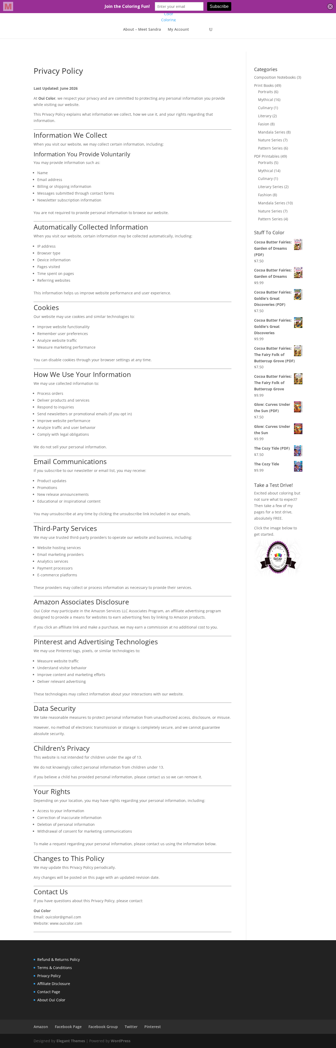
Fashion (265, 194)
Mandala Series (271, 132)
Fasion (263, 123)
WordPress (120, 1040)
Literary (264, 115)
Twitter (131, 1026)
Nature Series (270, 139)
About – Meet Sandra (142, 30)
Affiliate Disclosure (53, 983)
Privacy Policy (49, 975)
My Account (178, 30)
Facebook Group (103, 1026)
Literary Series (270, 186)
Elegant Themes (70, 1040)
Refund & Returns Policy (58, 959)
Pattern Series (270, 148)
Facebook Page (68, 1026)
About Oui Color (51, 999)
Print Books (264, 85)
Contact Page (48, 991)
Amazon (41, 1026)
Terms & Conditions (54, 967)
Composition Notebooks (275, 77)
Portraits (265, 91)
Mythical (265, 99)
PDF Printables (267, 156)
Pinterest (152, 1026)
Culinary (265, 107)
